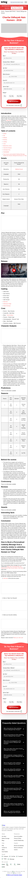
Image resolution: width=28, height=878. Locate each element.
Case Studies (5, 851)
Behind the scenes (7, 145)
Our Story (4, 836)
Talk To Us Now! (13, 101)
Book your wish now (18, 637)
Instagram (5, 856)
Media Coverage (5, 838)
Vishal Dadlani (10, 315)
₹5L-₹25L (19, 96)
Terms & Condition (18, 836)
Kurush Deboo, (14, 568)
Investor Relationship (19, 840)
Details (4, 133)
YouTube (13, 856)
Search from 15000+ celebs (17, 2)
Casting (5, 141)
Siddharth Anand (19, 169)
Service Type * (6, 86)
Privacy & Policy (17, 838)
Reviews (5, 139)
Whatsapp (11, 859)
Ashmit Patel (7, 568)
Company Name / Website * (9, 61)
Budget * (5, 92)
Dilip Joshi (9, 566)
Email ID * (5, 80)
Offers (3, 849)
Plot (4, 135)
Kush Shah (20, 568)
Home (2, 11)
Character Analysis (7, 147)
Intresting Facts (6, 149)
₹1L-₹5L (11, 96)
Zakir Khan (8, 120)
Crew (4, 143)
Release (5, 137)
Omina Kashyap (6, 305)
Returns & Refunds (18, 847)
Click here (5, 578)
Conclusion (6, 152)
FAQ (3, 845)
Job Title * (5, 68)
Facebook (20, 856)
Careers (16, 849)
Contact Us (4, 847)
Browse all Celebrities (19, 845)
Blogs (3, 840)
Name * (4, 55)
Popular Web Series (10, 11)
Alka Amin (5, 301)
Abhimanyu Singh (7, 303)
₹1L (5, 96)
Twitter (5, 858)
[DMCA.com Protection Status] (14, 875)
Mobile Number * (6, 74)
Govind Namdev (15, 566)
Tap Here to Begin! (17, 8)
